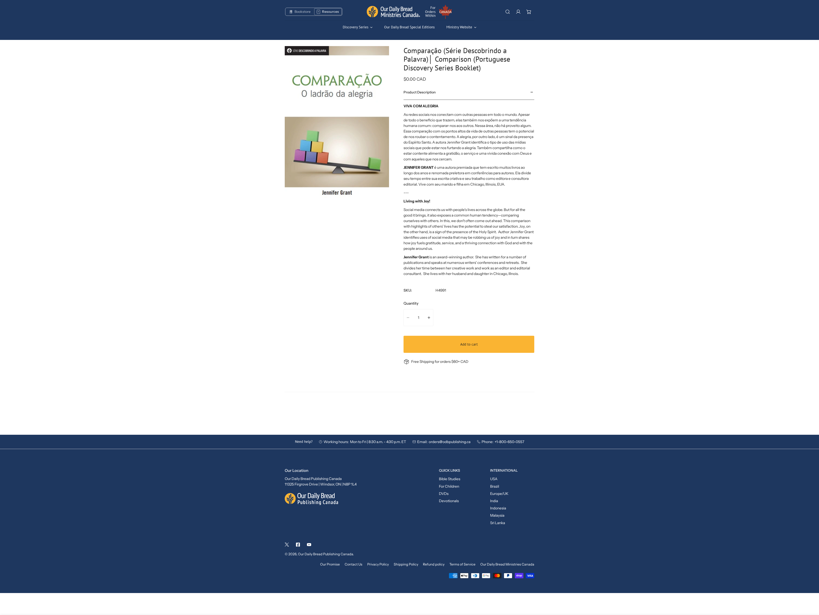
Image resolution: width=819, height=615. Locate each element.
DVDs (444, 493)
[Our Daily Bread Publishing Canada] (393, 12)
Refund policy (433, 565)
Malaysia (497, 515)
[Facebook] (297, 544)
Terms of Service (462, 565)
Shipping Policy (406, 565)
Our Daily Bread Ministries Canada (507, 565)
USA (493, 479)
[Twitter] (286, 544)
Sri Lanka (497, 522)
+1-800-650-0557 (509, 441)
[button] (529, 11)
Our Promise (330, 565)
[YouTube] (309, 544)
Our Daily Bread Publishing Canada (325, 554)
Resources (330, 12)
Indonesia (498, 508)
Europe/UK (499, 493)
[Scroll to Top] (811, 592)
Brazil (494, 486)
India (494, 501)
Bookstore (303, 12)
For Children (449, 486)
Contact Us (353, 565)
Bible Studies (449, 479)
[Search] (507, 11)
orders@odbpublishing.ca (449, 441)
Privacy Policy (378, 565)
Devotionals (449, 501)
